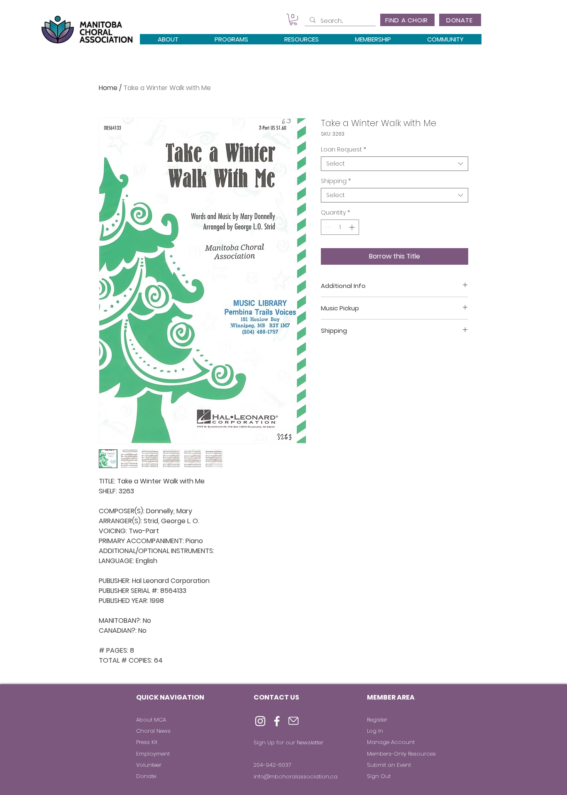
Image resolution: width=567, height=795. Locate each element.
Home (108, 88)
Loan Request (343, 149)
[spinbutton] (339, 227)
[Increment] (352, 227)
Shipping (336, 181)
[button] (293, 19)
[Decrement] (327, 227)
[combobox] (394, 163)
